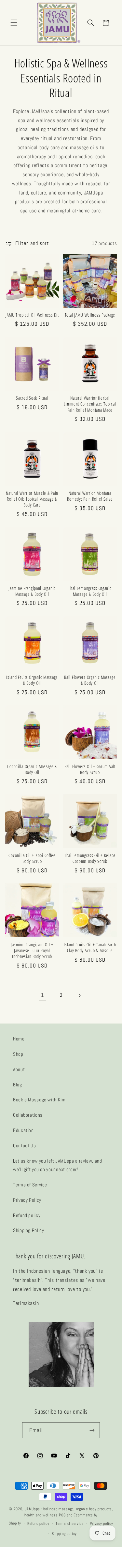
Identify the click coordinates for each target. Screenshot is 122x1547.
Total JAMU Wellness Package (90, 315)
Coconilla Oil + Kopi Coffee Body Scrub (31, 858)
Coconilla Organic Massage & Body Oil (32, 769)
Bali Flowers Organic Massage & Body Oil (89, 680)
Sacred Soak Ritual (32, 398)
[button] (13, 22)
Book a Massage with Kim (39, 1100)
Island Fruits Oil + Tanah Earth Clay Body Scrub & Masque (90, 947)
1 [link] (42, 995)
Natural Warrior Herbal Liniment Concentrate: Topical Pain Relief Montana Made (90, 404)
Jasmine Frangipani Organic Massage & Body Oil (32, 591)
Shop (18, 1054)
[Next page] (79, 995)
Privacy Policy (27, 1200)
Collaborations (28, 1115)
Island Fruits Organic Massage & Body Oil (32, 680)
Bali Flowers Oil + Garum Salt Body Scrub (89, 769)
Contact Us (24, 1146)
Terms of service (70, 1523)
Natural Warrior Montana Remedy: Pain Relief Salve (90, 496)
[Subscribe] (92, 1430)
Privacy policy (101, 1523)
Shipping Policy (28, 1230)
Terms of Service (30, 1185)
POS (62, 1515)
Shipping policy (64, 1533)
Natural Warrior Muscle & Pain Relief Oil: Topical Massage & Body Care (32, 499)
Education (23, 1130)
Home (19, 1039)
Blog (17, 1085)
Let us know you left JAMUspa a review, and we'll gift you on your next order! (57, 1165)
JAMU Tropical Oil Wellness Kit (32, 315)
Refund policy (26, 1215)
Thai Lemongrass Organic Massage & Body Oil (90, 591)
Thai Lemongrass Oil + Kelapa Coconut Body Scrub (89, 858)
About (19, 1069)
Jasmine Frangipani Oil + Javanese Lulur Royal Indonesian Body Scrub (32, 950)
